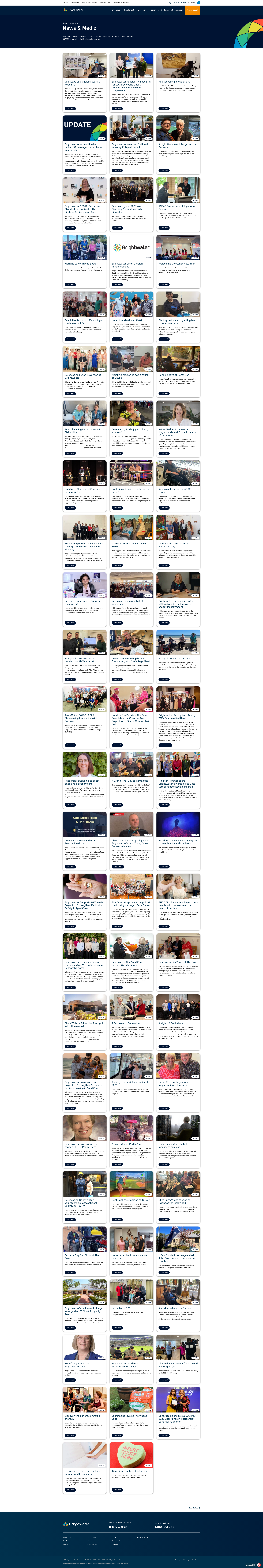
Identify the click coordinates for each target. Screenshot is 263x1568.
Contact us (196, 1560)
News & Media (92, 2)
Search (193, 3)
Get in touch (192, 10)
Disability (142, 10)
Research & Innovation (173, 10)
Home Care (115, 10)
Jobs (83, 2)
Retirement (154, 10)
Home (65, 23)
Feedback (126, 2)
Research (91, 1541)
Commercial (75, 2)
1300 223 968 (179, 3)
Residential (129, 10)
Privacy (177, 1560)
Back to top (193, 1508)
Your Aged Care (105, 2)
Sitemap (186, 1560)
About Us (65, 2)
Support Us (116, 2)
